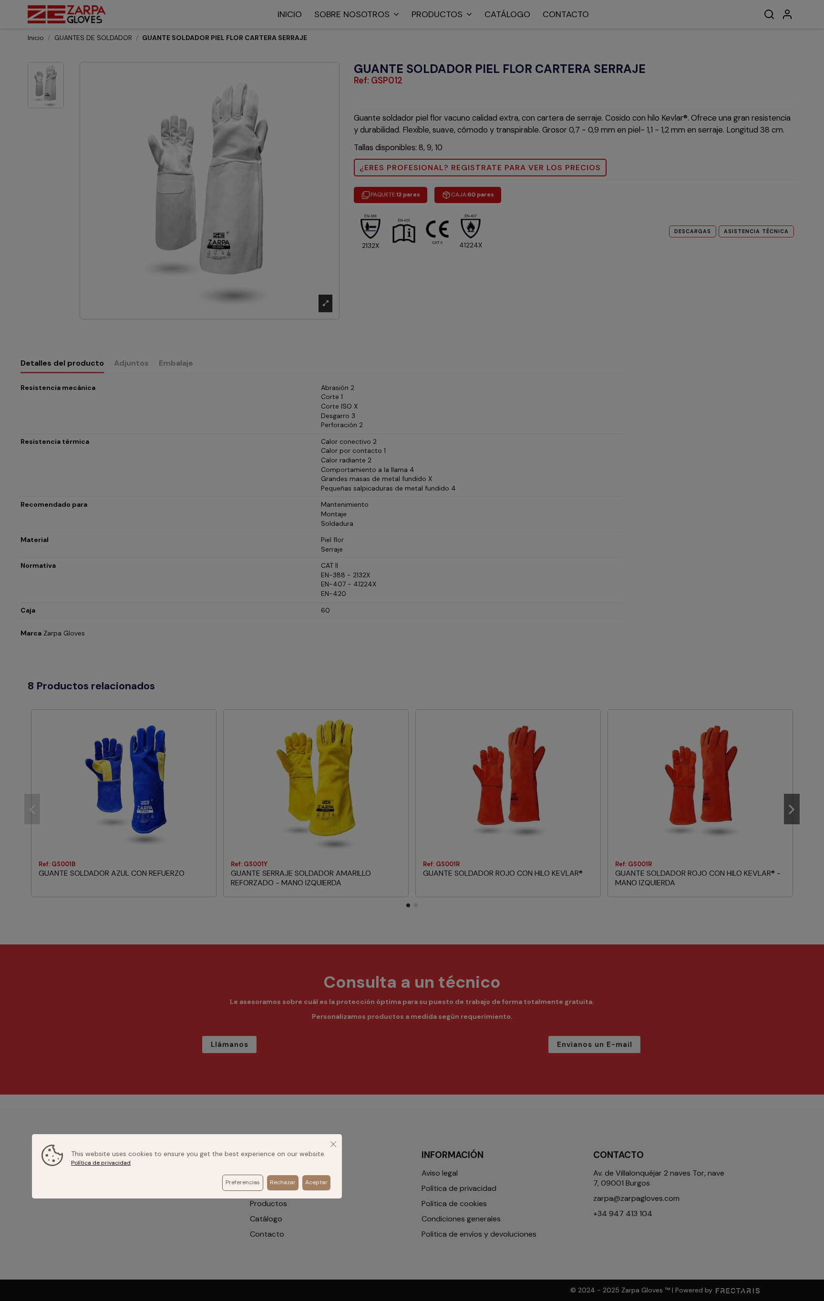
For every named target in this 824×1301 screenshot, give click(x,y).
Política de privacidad (101, 1163)
